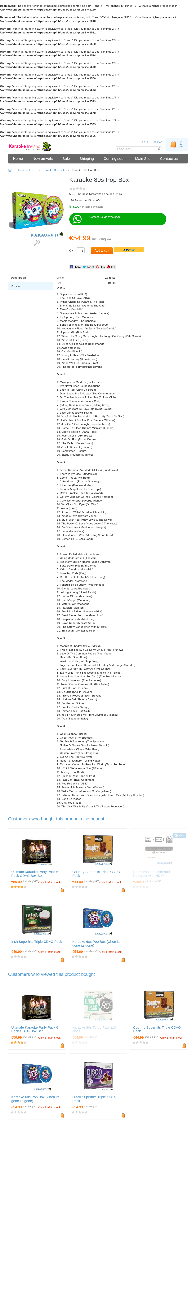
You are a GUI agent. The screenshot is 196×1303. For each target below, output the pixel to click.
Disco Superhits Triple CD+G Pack (94, 1099)
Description (18, 277)
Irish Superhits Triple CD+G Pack (36, 942)
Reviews (16, 286)
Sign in (144, 141)
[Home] (30, 146)
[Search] (159, 148)
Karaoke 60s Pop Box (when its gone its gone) (96, 943)
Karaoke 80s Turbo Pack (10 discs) (94, 1029)
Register (157, 141)
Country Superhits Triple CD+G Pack (96, 874)
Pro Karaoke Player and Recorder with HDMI (151, 874)
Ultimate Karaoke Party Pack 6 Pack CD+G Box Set (34, 874)
